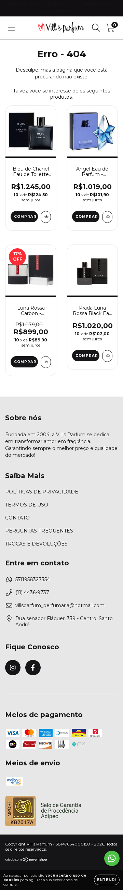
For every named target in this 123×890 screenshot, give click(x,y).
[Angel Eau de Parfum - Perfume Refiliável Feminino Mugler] (107, 217)
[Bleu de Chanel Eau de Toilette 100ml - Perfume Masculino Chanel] (46, 217)
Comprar (25, 216)
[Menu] (11, 27)
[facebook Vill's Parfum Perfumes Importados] (33, 667)
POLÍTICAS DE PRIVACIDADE (41, 492)
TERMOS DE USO (26, 505)
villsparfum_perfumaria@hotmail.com (60, 605)
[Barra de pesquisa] (96, 27)
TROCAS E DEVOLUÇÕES (36, 544)
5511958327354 (32, 579)
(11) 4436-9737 (32, 592)
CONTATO (17, 518)
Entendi (107, 880)
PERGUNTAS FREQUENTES (39, 531)
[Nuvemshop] (26, 860)
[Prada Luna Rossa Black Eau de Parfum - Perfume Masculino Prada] (107, 356)
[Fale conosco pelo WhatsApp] (112, 858)
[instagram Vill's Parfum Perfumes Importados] (12, 667)
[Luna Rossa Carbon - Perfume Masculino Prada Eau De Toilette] (46, 362)
